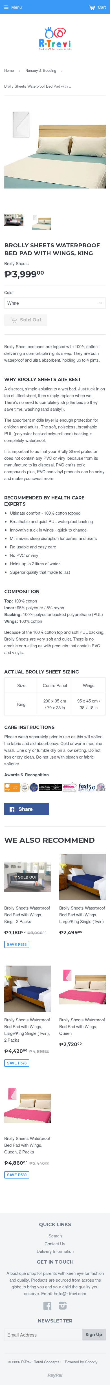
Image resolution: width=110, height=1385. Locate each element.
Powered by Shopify (81, 1361)
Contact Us (55, 1243)
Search (55, 1236)
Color (9, 292)
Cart (101, 7)
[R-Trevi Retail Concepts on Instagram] (62, 1307)
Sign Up (93, 1334)
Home (9, 70)
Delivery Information (55, 1251)
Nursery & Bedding (40, 70)
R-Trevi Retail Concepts (40, 1361)
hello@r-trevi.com (70, 1293)
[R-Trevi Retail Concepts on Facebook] (47, 1307)
